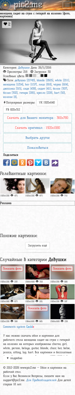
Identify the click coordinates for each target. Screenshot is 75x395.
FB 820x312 (13, 109)
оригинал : (37, 128)
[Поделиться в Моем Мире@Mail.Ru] (14, 162)
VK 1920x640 (47, 102)
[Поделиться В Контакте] (46, 162)
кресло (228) (44, 93)
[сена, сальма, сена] (37, 291)
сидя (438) (29, 88)
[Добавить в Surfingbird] (38, 162)
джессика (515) (12, 88)
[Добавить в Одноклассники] (22, 162)
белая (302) (10, 93)
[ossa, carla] (12, 271)
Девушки (24, 67)
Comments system (18, 327)
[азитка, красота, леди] (12, 291)
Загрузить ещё (37, 245)
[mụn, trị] (12, 185)
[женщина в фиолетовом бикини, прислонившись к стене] (37, 185)
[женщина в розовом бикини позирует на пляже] (37, 311)
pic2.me (28, 5)
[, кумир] (62, 271)
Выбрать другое (37, 138)
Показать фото (12, 268)
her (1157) (31, 84)
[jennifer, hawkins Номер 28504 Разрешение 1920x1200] (62, 185)
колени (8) (10, 97)
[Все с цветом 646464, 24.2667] (30, 75)
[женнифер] (62, 291)
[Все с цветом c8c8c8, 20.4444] (34, 75)
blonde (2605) (45, 80)
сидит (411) (44, 88)
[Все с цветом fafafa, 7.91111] (38, 75)
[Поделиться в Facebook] (6, 162)
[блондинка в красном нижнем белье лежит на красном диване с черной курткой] (37, 271)
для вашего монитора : (37, 118)
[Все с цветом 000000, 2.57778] (45, 75)
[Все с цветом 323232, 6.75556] (42, 75)
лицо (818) (45, 84)
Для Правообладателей (41, 380)
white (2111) (62, 80)
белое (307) (60, 88)
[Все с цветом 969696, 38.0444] (27, 75)
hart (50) (59, 93)
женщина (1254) (13, 84)
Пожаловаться (37, 148)
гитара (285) (27, 93)
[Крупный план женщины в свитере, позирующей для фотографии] (62, 311)
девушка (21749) (25, 80)
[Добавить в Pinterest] (30, 162)
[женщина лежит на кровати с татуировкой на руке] (12, 311)
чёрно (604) (60, 84)
